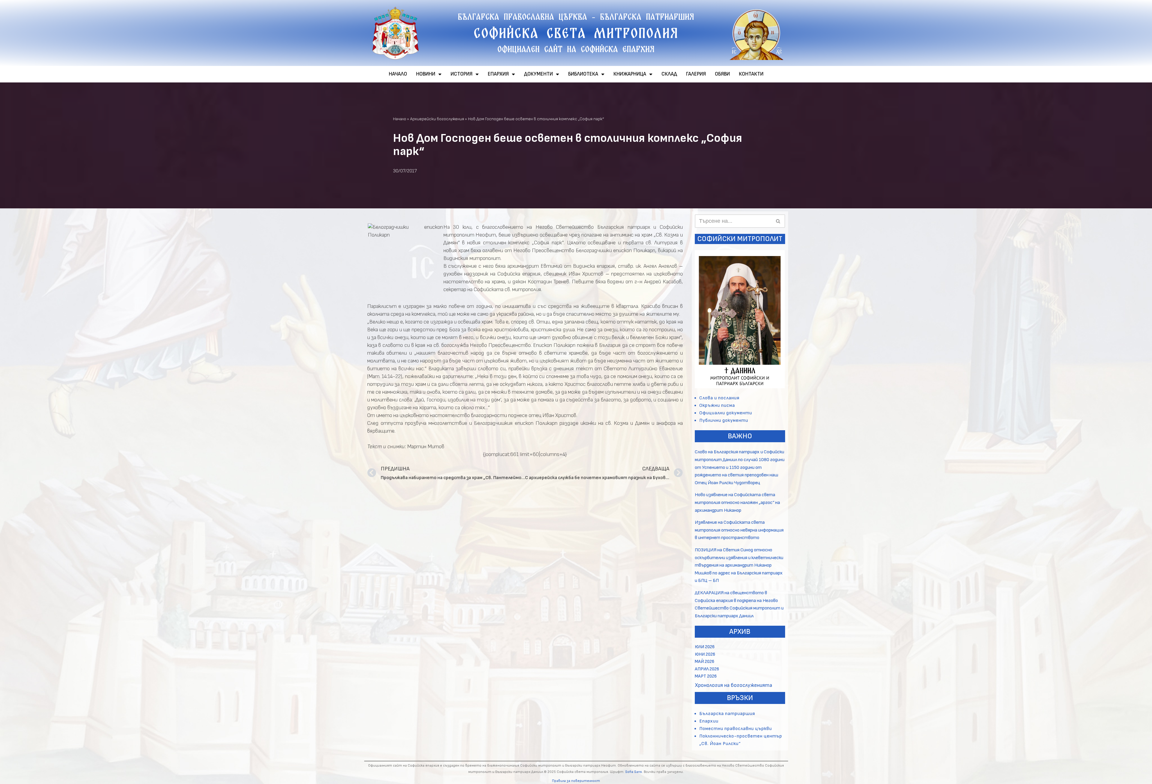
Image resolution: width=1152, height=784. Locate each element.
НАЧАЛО (398, 74)
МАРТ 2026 (706, 676)
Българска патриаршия (727, 714)
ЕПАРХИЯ (498, 74)
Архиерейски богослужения (437, 118)
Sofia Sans (633, 772)
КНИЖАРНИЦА (630, 74)
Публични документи (723, 420)
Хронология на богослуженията (733, 685)
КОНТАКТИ (751, 74)
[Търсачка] (778, 221)
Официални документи (725, 413)
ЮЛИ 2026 (705, 647)
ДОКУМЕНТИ (538, 74)
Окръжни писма (717, 405)
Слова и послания (719, 398)
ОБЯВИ (722, 74)
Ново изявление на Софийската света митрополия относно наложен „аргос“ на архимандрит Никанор (737, 502)
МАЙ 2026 (704, 661)
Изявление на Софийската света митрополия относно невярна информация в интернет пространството (739, 530)
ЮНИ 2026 (705, 654)
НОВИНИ (425, 74)
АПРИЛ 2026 (707, 669)
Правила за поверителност (576, 781)
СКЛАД (669, 74)
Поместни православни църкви (735, 729)
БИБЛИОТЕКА (583, 74)
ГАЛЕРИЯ (696, 74)
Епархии (708, 721)
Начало (399, 118)
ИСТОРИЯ (461, 74)
